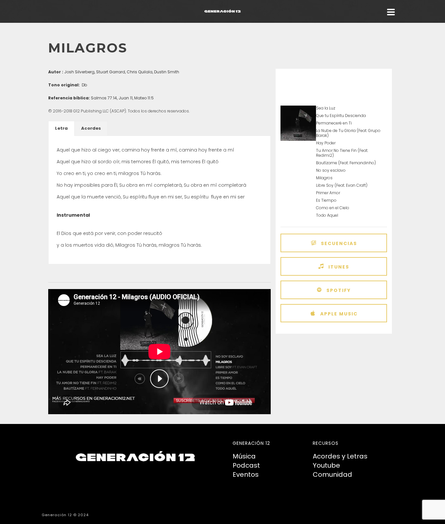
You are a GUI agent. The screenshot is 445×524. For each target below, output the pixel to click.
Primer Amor (328, 193)
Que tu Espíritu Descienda (341, 115)
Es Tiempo (326, 200)
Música (244, 456)
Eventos (246, 474)
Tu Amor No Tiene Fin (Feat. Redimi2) (342, 153)
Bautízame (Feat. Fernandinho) (346, 163)
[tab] (61, 128)
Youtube (326, 465)
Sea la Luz (325, 108)
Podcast (246, 465)
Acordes (91, 128)
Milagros (324, 178)
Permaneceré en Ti (334, 123)
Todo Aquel (327, 215)
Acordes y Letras (340, 456)
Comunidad (332, 474)
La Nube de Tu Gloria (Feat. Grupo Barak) (348, 133)
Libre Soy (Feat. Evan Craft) (341, 185)
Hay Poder (326, 143)
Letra (61, 128)
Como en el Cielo (332, 208)
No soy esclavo (331, 170)
